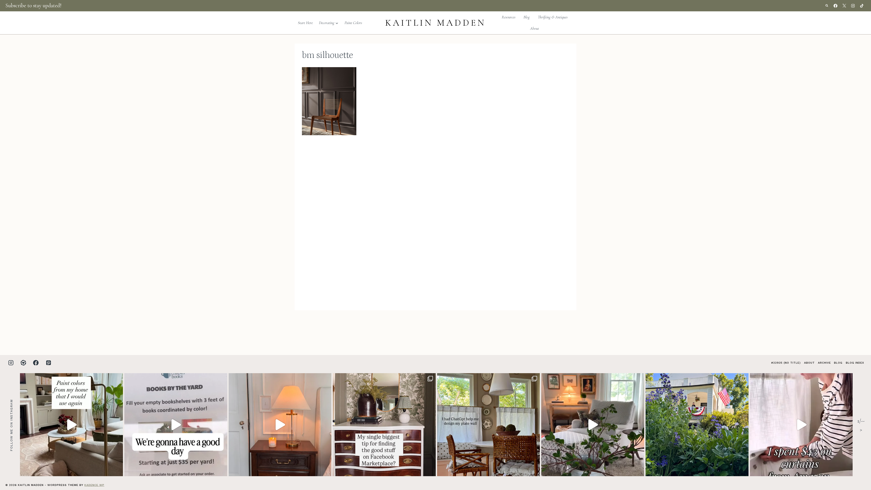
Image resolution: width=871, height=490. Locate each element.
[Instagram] (853, 6)
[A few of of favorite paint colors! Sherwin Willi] (71, 424)
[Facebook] (835, 6)
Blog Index (855, 362)
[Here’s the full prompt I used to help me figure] (488, 424)
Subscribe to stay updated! (33, 5)
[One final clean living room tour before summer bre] (592, 424)
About (534, 28)
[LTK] (23, 362)
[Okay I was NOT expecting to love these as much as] (801, 424)
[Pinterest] (48, 362)
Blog (527, 17)
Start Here (305, 22)
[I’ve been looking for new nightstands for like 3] (280, 424)
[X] (844, 6)
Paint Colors (353, 22)
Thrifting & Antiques (553, 17)
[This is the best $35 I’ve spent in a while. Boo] (175, 424)
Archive (824, 362)
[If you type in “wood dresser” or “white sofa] (384, 424)
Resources (508, 17)
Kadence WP (94, 485)
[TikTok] (862, 6)
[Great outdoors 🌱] (697, 424)
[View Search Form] (826, 5)
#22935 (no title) (786, 362)
